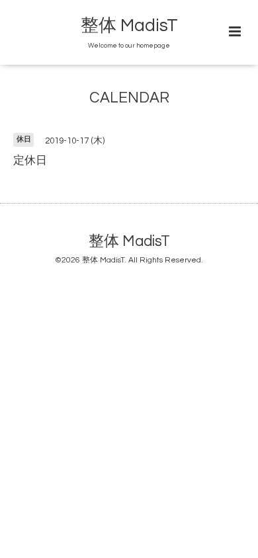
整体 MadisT (129, 26)
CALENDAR (129, 98)
